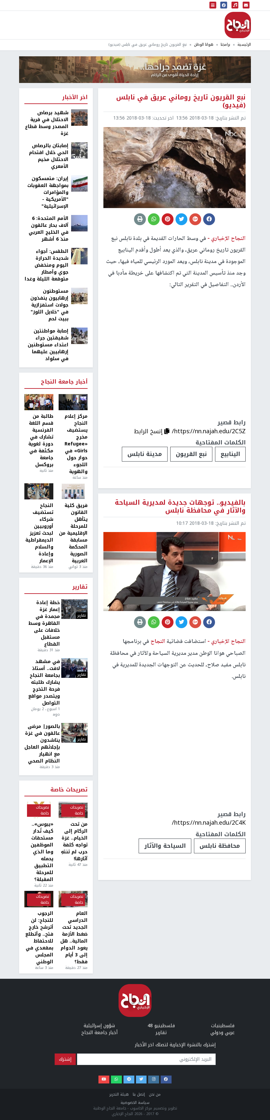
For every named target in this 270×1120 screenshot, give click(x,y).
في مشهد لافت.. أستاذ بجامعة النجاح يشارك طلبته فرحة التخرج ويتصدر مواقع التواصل (44, 682)
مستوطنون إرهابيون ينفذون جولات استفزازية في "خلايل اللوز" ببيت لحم (49, 305)
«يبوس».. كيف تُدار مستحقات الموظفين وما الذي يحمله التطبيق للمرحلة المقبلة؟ (42, 852)
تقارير (80, 587)
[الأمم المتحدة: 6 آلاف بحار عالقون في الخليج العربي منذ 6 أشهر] (79, 223)
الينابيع (230, 454)
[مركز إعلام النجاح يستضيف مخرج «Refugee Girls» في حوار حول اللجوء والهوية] (73, 402)
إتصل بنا (139, 1094)
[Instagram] (153, 1080)
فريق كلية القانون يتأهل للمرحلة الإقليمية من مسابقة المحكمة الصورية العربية (73, 533)
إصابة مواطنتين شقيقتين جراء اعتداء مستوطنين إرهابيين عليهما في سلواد (48, 345)
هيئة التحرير (119, 1094)
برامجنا (225, 44)
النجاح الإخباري (238, 25)
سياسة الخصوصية (135, 1102)
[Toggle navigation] (213, 5)
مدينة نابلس (144, 454)
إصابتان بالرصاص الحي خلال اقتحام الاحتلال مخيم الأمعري (48, 156)
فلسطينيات (222, 1025)
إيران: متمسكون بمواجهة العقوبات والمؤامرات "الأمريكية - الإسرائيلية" (47, 192)
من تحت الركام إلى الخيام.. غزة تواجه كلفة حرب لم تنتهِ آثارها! (74, 841)
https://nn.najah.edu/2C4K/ (209, 822)
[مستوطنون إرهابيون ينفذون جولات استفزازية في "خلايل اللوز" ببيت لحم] (79, 295)
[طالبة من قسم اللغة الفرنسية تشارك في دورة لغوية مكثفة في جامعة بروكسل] (38, 402)
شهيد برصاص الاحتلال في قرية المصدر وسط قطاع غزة (46, 123)
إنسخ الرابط (149, 431)
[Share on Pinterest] (168, 219)
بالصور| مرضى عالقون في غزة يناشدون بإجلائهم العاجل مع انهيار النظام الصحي (42, 743)
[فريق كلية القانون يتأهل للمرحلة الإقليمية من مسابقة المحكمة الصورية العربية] (73, 491)
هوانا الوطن (203, 44)
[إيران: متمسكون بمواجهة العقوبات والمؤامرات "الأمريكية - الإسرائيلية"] (79, 183)
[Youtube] (103, 1080)
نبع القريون (191, 454)
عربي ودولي (222, 1032)
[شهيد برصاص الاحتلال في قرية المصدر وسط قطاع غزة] (79, 117)
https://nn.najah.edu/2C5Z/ (209, 431)
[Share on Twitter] (181, 219)
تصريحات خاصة (69, 790)
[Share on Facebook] (209, 219)
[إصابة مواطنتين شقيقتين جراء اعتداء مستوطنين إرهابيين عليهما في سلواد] (79, 335)
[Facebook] (166, 1080)
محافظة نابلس (220, 845)
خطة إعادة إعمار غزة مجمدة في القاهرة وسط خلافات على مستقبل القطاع (44, 623)
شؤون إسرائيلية (99, 1025)
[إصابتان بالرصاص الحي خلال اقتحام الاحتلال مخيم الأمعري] (79, 150)
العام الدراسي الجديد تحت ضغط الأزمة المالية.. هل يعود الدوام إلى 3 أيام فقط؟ (74, 937)
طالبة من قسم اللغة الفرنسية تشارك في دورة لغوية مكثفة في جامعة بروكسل (40, 440)
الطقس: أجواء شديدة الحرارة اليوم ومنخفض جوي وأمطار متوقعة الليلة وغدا (46, 265)
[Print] (140, 219)
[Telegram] (128, 1080)
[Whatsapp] (116, 1080)
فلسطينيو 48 (161, 1025)
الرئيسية (244, 44)
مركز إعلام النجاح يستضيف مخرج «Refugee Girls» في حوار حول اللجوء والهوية (76, 444)
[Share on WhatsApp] (154, 219)
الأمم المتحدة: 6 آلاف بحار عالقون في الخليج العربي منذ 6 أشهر (48, 229)
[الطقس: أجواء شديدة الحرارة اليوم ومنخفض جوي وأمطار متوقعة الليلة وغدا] (79, 256)
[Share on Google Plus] (195, 219)
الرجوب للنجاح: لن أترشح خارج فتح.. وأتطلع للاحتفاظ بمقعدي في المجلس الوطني (39, 937)
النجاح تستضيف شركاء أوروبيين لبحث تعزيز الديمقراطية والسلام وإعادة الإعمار (39, 533)
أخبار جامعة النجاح (64, 382)
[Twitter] (141, 1080)
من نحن (155, 1094)
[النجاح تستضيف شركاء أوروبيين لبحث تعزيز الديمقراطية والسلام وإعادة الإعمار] (38, 491)
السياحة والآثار (165, 845)
